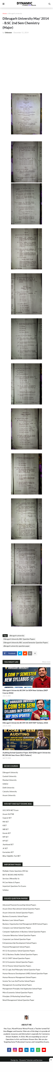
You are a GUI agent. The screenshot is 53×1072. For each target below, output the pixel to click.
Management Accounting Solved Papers (17, 985)
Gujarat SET (7, 818)
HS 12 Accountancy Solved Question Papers (19, 951)
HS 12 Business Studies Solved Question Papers (20, 954)
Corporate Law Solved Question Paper (17, 939)
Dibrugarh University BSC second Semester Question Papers (25, 643)
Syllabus (6, 890)
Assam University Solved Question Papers (18, 913)
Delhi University (8, 788)
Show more (46, 662)
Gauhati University (9, 776)
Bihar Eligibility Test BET (12, 856)
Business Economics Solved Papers (15, 916)
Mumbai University (10, 780)
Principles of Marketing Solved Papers (17, 996)
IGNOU (5, 784)
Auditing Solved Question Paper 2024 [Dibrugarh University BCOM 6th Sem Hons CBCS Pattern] (26, 753)
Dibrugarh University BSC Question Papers (19, 639)
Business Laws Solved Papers (13, 920)
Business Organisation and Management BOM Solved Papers (25, 924)
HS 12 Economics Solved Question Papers (18, 962)
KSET (5, 825)
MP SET (5, 837)
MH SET (6, 822)
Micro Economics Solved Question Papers (18, 992)
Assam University (9, 795)
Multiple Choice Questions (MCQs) (15, 871)
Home (5, 13)
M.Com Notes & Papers (11, 882)
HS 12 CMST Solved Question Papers (16, 958)
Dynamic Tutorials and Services (30, 1060)
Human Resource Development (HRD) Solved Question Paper (25, 973)
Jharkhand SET (8, 844)
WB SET (6, 829)
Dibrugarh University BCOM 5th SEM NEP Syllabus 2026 (25, 723)
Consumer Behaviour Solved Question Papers (19, 935)
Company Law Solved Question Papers (17, 928)
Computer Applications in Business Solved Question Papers (24, 932)
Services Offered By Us (11, 879)
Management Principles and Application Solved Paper (22, 989)
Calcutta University (10, 791)
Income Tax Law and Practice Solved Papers (19, 981)
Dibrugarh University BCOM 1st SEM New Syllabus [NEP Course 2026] (25, 691)
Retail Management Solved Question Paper (18, 1000)
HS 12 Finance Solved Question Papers (17, 966)
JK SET (5, 848)
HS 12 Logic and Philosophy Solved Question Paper (21, 970)
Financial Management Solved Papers (16, 947)
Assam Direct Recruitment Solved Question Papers (21, 909)
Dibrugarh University (10, 772)
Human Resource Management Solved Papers (19, 977)
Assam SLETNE (8, 814)
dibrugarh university (15, 13)
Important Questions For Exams (14, 886)
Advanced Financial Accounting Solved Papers (19, 905)
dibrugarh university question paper (16, 646)
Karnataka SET (8, 852)
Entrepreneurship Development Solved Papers (20, 943)
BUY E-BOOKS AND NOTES (13, 875)
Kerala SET (7, 833)
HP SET (5, 841)
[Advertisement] (26, 63)
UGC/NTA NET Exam (11, 810)
